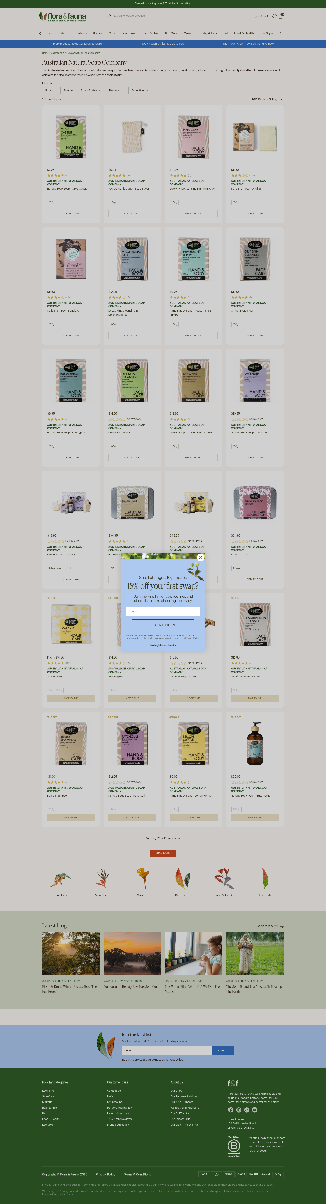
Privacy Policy (192, 638)
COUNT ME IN (163, 624)
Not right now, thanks (163, 645)
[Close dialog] (200, 557)
